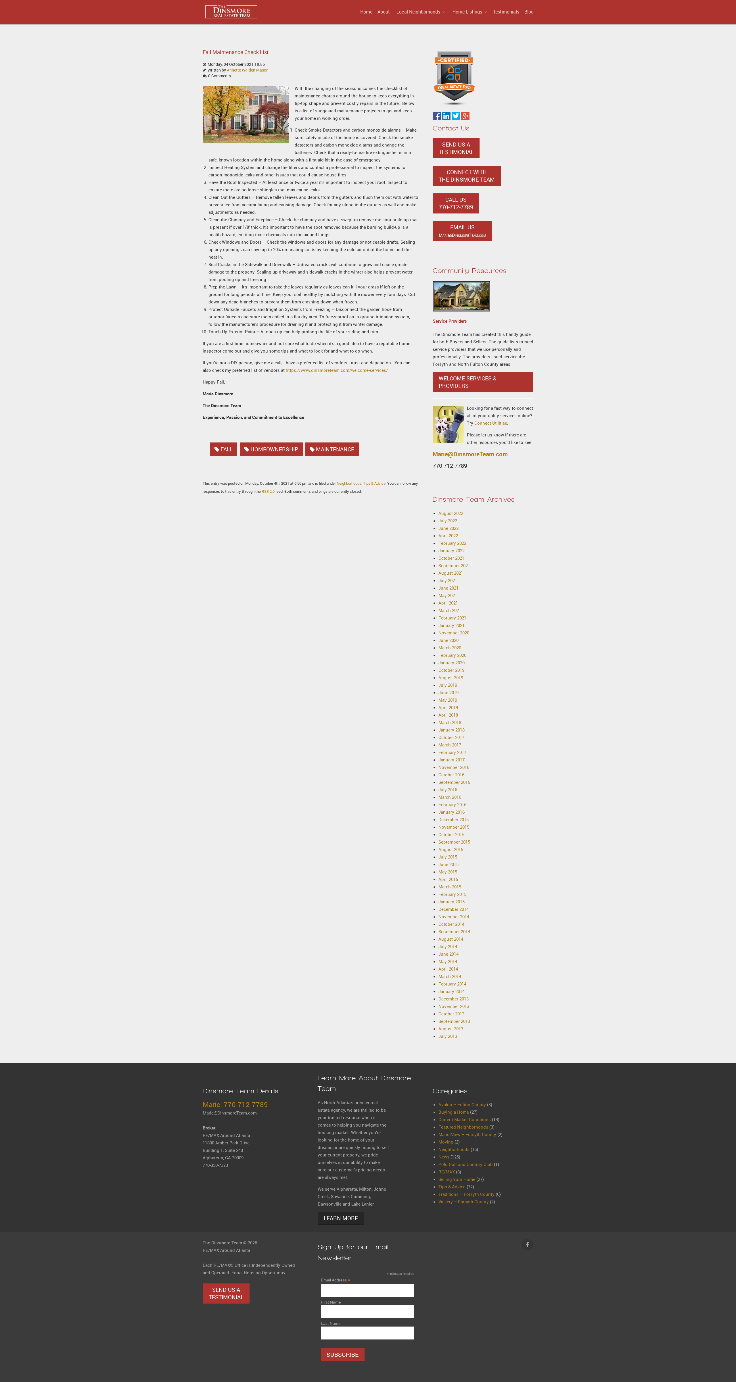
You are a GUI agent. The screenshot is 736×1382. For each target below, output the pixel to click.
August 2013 (450, 1028)
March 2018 (449, 722)
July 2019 (447, 685)
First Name (331, 1302)
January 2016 (451, 812)
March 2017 (449, 745)
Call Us (456, 203)
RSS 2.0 (268, 491)
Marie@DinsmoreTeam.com (470, 454)
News (443, 1157)
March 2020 (449, 647)
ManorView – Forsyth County (467, 1134)
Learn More (341, 1218)
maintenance (335, 449)
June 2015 (448, 864)
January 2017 (451, 760)
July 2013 (447, 1036)
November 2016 (453, 767)
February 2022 (452, 543)
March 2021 (449, 610)
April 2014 (448, 969)
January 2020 (451, 662)
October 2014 (451, 924)
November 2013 (453, 1006)
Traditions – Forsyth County (466, 1194)
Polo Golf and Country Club (465, 1164)
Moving (445, 1142)
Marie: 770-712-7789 (235, 1104)
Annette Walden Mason (248, 70)
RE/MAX (446, 1172)
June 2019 (448, 692)
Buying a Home (453, 1112)
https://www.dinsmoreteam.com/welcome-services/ (337, 370)
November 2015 (453, 827)
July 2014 (447, 946)
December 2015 (453, 819)
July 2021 (447, 580)
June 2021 (448, 588)
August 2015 (450, 849)
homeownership (274, 449)
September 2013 (454, 1021)
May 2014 (447, 961)
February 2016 (452, 804)
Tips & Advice (374, 483)
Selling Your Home (456, 1179)
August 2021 (450, 573)
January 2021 (451, 625)
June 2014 (448, 954)
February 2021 (452, 618)
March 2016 (449, 797)
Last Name (331, 1323)
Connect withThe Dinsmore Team (467, 175)
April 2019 (448, 707)
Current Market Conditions (464, 1119)
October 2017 (451, 737)
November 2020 (453, 633)
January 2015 (451, 901)
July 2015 (447, 857)
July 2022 (447, 520)
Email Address (335, 1280)
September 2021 (454, 565)
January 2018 (451, 730)
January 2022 (451, 550)
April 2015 (448, 879)
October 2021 (451, 558)
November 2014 (453, 916)
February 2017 (452, 752)
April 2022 (448, 535)
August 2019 (450, 677)
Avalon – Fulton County (462, 1104)
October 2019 (451, 670)
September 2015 (454, 842)
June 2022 (448, 528)
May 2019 (447, 700)
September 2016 (454, 782)
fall (227, 449)
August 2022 (450, 513)
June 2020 (448, 640)
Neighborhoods (349, 483)
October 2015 (451, 834)
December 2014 (453, 909)
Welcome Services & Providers (468, 382)
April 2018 (448, 715)
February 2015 (452, 894)
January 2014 (451, 991)
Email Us (462, 231)
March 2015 (449, 887)
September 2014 (454, 931)
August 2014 (450, 939)
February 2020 (452, 655)
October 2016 (451, 774)
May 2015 (447, 872)
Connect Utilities (490, 423)
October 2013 (451, 1014)
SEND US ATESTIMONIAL (456, 148)
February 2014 (452, 984)
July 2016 (447, 789)
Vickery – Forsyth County (463, 1201)
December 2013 (453, 999)
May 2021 (447, 595)
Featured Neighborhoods (463, 1127)
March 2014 (449, 976)
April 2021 (448, 603)
